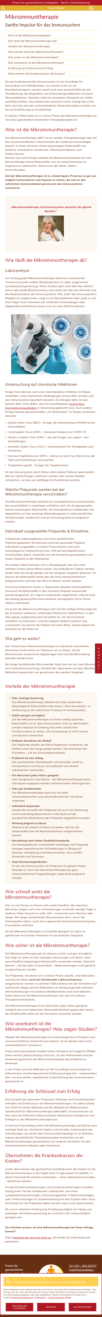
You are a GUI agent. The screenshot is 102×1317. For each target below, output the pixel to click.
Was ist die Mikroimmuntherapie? (29, 35)
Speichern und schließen (19, 1307)
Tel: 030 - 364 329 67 (83, 1265)
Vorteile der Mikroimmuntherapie (29, 46)
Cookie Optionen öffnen (59, 1297)
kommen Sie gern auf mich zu (32, 1237)
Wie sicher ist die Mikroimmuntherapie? (33, 57)
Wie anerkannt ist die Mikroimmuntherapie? (36, 62)
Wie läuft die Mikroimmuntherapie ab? (32, 40)
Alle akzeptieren (82, 1307)
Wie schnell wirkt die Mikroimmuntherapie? (35, 51)
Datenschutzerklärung (22, 1297)
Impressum (40, 1297)
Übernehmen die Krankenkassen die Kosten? (36, 73)
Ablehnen (51, 1307)
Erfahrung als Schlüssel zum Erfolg (30, 68)
